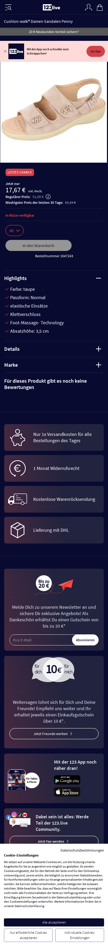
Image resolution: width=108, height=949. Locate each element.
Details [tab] (12, 348)
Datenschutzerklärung (29, 906)
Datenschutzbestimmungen (82, 850)
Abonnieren (85, 640)
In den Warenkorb (38, 245)
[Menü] (8, 7)
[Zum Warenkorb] (99, 6)
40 (11, 230)
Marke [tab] (11, 364)
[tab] (54, 384)
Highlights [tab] (15, 278)
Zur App (95, 51)
